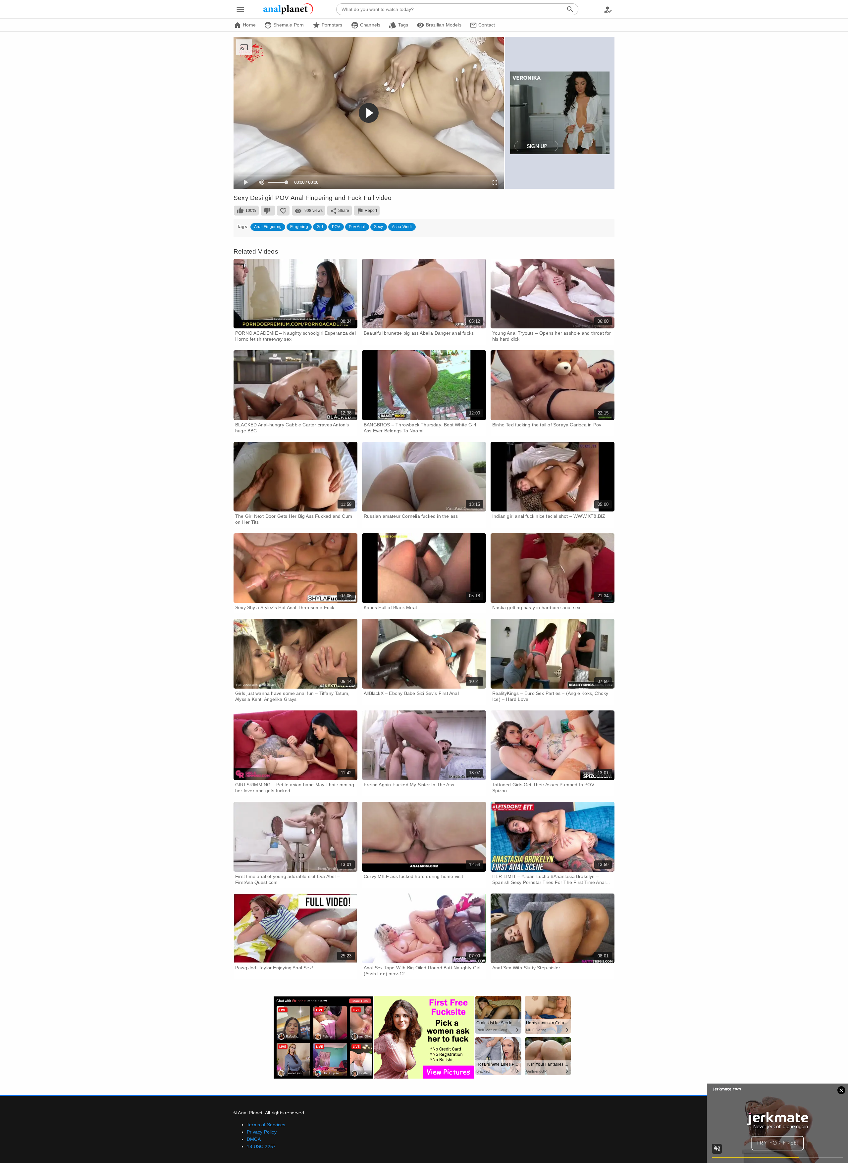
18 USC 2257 (261, 1146)
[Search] (570, 9)
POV (336, 226)
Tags (402, 24)
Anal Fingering (268, 226)
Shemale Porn (288, 24)
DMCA (254, 1139)
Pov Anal (357, 226)
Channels (370, 24)
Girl (320, 226)
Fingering (299, 226)
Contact (486, 24)
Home (248, 24)
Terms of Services (266, 1124)
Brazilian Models (442, 24)
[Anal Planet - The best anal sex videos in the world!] (288, 13)
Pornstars (331, 24)
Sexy (378, 226)
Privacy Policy (262, 1132)
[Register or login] (607, 9)
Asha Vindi (402, 226)
